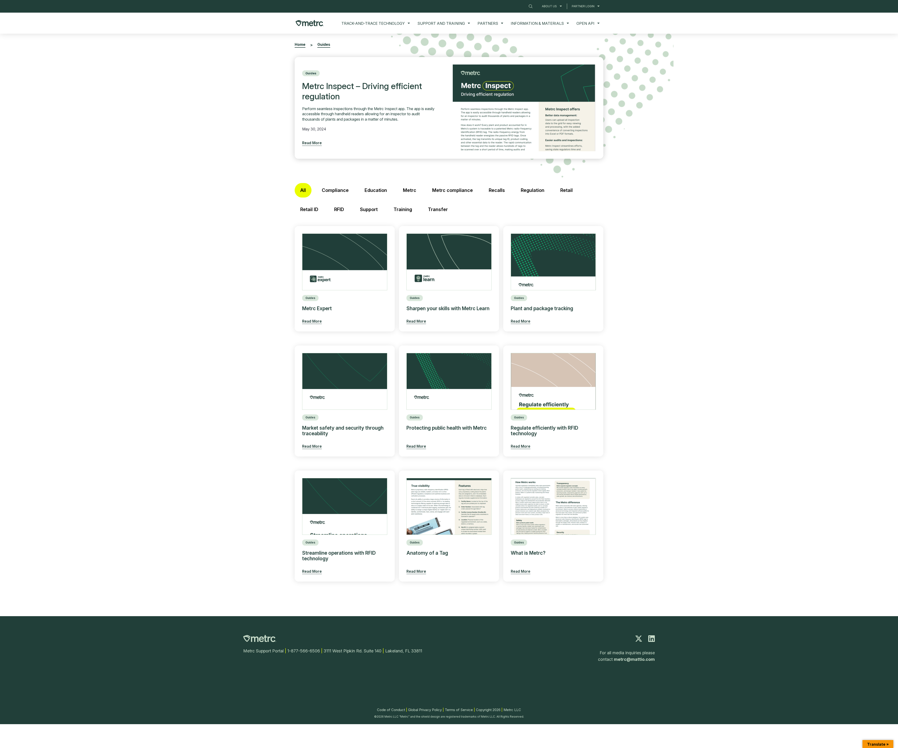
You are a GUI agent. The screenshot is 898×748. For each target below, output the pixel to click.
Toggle (561, 6)
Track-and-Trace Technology (373, 23)
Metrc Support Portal (263, 650)
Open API (585, 23)
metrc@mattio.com (634, 659)
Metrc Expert (317, 308)
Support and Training (441, 23)
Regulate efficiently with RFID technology (544, 430)
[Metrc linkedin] (651, 639)
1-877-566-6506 (303, 650)
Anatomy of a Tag (427, 553)
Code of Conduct (391, 710)
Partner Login (583, 6)
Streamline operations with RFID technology (339, 555)
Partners (488, 23)
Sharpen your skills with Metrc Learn (447, 308)
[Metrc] (259, 640)
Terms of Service (459, 710)
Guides (310, 73)
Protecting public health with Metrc (446, 428)
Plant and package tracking (542, 308)
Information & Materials (537, 23)
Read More (312, 142)
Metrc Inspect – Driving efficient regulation (362, 91)
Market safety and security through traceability (343, 430)
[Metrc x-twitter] (638, 639)
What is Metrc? (528, 553)
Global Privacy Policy (425, 710)
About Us (549, 6)
